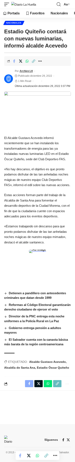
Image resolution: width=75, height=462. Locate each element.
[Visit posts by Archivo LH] (8, 78)
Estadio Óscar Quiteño (53, 367)
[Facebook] (63, 440)
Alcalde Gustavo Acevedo (47, 361)
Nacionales (13, 23)
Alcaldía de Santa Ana (19, 367)
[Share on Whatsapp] (27, 61)
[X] (68, 440)
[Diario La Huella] (23, 4)
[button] (7, 4)
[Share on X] (21, 61)
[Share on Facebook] (14, 61)
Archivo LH (26, 71)
